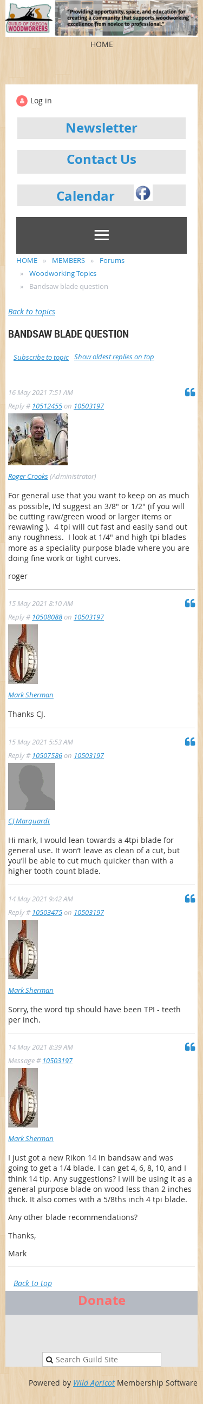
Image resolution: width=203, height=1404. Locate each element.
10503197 (89, 406)
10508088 (47, 617)
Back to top (33, 1283)
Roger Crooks (28, 476)
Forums (112, 260)
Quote (190, 392)
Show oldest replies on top (114, 356)
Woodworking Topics (62, 273)
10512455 (47, 406)
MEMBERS (68, 260)
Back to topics (31, 311)
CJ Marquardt (29, 821)
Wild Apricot (94, 1382)
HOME (26, 260)
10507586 (47, 755)
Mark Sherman (31, 695)
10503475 (47, 912)
